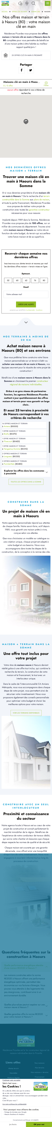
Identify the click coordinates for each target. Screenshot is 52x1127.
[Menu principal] (47, 3)
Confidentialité (30, 310)
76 (35, 280)
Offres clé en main (19, 12)
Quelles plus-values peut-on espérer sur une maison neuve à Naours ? (24, 1006)
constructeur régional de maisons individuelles (29, 382)
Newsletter (13, 1073)
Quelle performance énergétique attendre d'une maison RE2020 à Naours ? (23, 967)
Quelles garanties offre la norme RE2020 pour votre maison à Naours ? (23, 1016)
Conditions (39, 310)
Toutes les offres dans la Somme (26, 482)
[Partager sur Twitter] (30, 70)
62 (26, 280)
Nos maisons (39, 1063)
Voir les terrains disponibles (26, 713)
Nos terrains (39, 1067)
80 (44, 280)
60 (17, 280)
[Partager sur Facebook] (21, 70)
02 (8, 280)
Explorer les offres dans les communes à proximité (24, 472)
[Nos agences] (27, 3)
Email (26, 287)
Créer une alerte (26, 304)
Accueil (5, 12)
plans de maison (41, 199)
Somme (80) (35, 12)
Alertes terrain (13, 1068)
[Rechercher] (34, 3)
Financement (39, 1077)
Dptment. (26, 273)
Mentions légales (13, 1077)
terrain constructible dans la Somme (26, 198)
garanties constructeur (39, 209)
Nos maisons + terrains (39, 1072)
